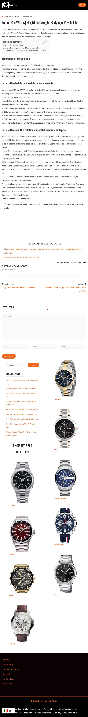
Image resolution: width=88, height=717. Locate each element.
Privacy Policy (8, 665)
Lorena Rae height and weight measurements (22, 48)
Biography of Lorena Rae (14, 45)
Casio (56, 595)
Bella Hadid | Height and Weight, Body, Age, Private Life (21, 257)
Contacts (6, 674)
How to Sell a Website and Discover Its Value (21, 389)
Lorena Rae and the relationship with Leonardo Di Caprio (26, 51)
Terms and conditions (11, 669)
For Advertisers (8, 679)
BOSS (55, 450)
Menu (81, 5)
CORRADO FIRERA (10, 17)
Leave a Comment (26, 17)
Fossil (13, 644)
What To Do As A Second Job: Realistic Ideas (22, 419)
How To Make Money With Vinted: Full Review (22, 409)
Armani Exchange (60, 498)
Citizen (13, 505)
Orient (11, 554)
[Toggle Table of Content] (44, 42)
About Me (6, 660)
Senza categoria (9, 269)
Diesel (11, 595)
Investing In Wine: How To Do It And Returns (21, 414)
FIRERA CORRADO (69, 713)
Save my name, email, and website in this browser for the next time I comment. (36, 352)
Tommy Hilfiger (59, 545)
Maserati (58, 399)
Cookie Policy (51, 701)
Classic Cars (7, 684)
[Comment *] (44, 340)
